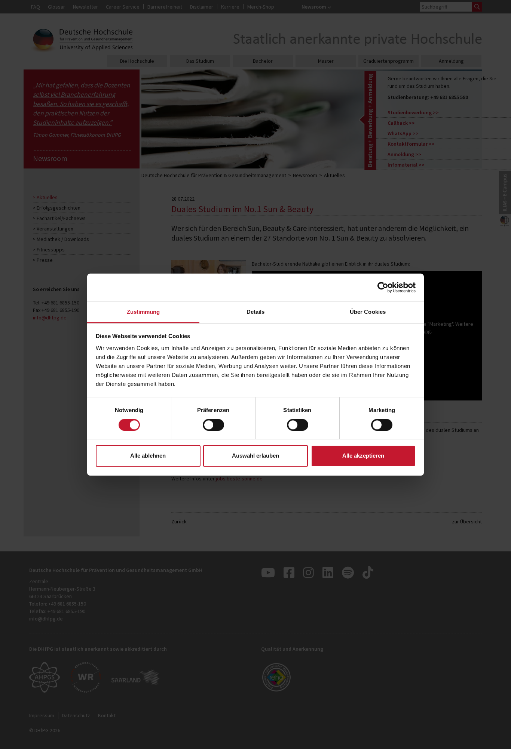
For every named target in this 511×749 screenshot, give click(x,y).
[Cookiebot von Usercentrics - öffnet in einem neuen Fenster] (383, 287)
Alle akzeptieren (363, 456)
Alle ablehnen (148, 456)
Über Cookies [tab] (368, 312)
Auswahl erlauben (255, 456)
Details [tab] (256, 312)
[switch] (213, 425)
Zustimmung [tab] (143, 312)
